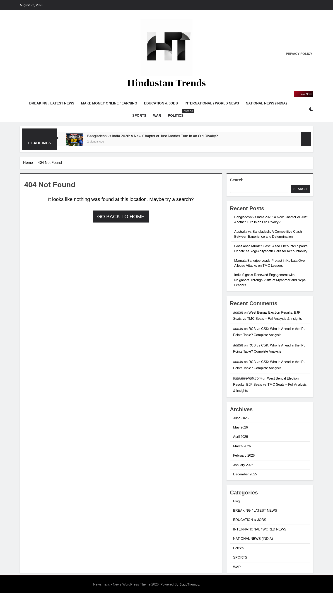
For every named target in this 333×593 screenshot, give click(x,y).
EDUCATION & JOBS (161, 103)
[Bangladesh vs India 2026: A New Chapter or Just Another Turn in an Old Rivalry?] (74, 141)
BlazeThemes (189, 584)
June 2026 (241, 418)
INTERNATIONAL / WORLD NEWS (212, 103)
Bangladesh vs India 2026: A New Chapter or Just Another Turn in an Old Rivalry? (152, 136)
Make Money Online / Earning (109, 103)
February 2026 (244, 455)
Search (237, 180)
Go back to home (121, 216)
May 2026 (240, 427)
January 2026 (243, 465)
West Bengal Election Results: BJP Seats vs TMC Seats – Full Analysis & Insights (270, 384)
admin (238, 312)
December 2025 (245, 474)
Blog (236, 501)
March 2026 (242, 446)
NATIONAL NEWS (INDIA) (266, 103)
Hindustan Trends (166, 83)
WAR (157, 115)
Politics (177, 113)
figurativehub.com (247, 378)
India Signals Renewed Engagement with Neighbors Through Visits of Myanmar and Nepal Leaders (270, 280)
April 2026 (240, 436)
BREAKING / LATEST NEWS (51, 103)
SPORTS (139, 115)
